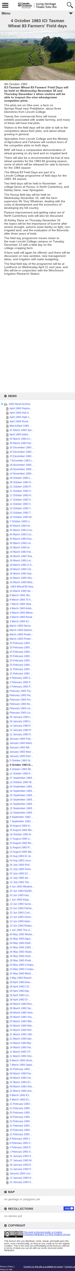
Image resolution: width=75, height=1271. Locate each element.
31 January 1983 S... (21, 1156)
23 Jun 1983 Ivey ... (20, 895)
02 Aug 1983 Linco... (21, 860)
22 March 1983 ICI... (21, 1082)
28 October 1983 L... (21, 478)
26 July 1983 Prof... (20, 864)
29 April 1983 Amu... (21, 982)
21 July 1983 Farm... (21, 869)
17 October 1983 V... (21, 499)
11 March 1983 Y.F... (21, 1051)
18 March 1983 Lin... (21, 560)
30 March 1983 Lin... (21, 543)
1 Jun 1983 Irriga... (20, 899)
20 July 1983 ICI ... (20, 873)
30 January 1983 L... (21, 717)
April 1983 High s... (20, 417)
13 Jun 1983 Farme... (22, 908)
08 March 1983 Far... (21, 1073)
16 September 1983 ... (22, 791)
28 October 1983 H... (21, 482)
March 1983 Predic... (21, 634)
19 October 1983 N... (21, 834)
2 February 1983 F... (21, 682)
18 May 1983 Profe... (21, 960)
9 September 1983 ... (21, 817)
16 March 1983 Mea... (22, 582)
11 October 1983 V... (21, 504)
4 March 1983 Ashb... (21, 608)
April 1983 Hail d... (20, 412)
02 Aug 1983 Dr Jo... (21, 856)
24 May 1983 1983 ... (21, 947)
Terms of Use (6, 1269)
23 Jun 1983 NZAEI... (22, 890)
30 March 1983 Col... (21, 534)
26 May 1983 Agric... (21, 938)
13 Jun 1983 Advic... (21, 921)
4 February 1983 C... (21, 677)
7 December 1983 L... (22, 460)
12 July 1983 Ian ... (20, 877)
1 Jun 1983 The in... (21, 930)
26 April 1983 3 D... (20, 986)
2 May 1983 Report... (21, 977)
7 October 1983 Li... (21, 521)
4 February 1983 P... (21, 1147)
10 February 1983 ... (21, 1130)
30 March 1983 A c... (21, 438)
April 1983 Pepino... (21, 408)
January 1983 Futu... (21, 738)
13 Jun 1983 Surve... (21, 904)
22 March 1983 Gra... (21, 1090)
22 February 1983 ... (21, 1121)
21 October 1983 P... (21, 486)
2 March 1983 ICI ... (20, 621)
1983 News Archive (19, 404)
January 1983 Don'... (21, 756)
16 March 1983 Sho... (22, 578)
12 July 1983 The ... (21, 882)
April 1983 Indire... (20, 434)
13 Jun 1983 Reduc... (22, 925)
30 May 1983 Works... (22, 934)
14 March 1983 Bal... (21, 1043)
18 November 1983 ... (22, 464)
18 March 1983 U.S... (21, 564)
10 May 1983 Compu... (22, 969)
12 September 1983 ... (22, 812)
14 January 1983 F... (21, 725)
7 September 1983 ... (21, 821)
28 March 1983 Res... (22, 1004)
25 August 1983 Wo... (22, 830)
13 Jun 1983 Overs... (21, 917)
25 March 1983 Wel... (22, 1021)
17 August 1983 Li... (21, 838)
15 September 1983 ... (22, 799)
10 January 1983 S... (21, 1182)
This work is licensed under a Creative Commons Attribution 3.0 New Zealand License (46, 1233)
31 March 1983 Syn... (22, 430)
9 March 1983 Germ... (22, 1060)
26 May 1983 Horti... (21, 956)
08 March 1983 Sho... (22, 1086)
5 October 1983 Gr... (21, 760)
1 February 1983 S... (21, 1151)
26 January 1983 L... (21, 721)
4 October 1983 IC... (21, 764)
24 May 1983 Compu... (22, 964)
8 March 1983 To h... (21, 599)
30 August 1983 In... (21, 825)
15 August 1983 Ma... (21, 851)
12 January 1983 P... (21, 730)
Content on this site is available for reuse (43, 1266)
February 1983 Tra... (21, 691)
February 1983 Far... (21, 695)
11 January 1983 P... (21, 734)
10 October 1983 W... (21, 517)
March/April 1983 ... (20, 425)
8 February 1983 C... (21, 1143)
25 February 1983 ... (21, 643)
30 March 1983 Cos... (22, 530)
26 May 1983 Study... (21, 951)
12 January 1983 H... (21, 1177)
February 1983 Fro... (21, 699)
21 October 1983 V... (21, 491)
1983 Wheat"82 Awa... (22, 586)
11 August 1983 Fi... (21, 847)
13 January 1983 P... (21, 1169)
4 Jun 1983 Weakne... (22, 886)
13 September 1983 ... (22, 808)
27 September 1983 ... (22, 777)
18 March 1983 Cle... (21, 569)
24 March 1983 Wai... (22, 1025)
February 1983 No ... (21, 704)
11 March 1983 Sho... (22, 1056)
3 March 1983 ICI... (20, 1095)
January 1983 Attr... (20, 747)
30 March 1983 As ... (21, 525)
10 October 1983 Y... (21, 508)
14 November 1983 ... (22, 473)
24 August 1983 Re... (21, 843)
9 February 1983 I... (20, 1138)
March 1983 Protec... (21, 638)
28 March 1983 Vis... (21, 1077)
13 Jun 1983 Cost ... (21, 912)
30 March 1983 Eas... (22, 538)
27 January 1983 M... (21, 1160)
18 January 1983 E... (21, 1164)
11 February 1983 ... (21, 669)
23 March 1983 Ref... (21, 1030)
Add (67, 1208)
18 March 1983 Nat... (21, 573)
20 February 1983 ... (21, 1112)
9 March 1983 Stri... (20, 595)
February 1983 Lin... (21, 708)
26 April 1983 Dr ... (20, 999)
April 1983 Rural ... (20, 421)
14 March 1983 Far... (21, 1047)
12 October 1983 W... (21, 782)
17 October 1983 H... (21, 495)
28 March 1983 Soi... (21, 1008)
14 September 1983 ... (22, 804)
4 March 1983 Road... (22, 617)
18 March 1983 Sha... (22, 556)
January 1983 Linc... (21, 1173)
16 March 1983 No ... (21, 591)
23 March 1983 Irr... (20, 547)
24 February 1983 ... (21, 1069)
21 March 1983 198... (22, 1034)
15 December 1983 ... (22, 456)
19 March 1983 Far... (21, 551)
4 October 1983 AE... (21, 769)
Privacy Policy (6, 1266)
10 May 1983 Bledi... (21, 973)
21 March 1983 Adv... (21, 1038)
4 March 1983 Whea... (22, 612)
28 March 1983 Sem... (22, 1012)
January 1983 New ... (22, 751)
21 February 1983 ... (21, 1103)
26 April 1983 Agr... (20, 990)
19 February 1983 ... (21, 1117)
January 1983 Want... (22, 743)
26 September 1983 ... (22, 786)
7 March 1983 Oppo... (22, 1064)
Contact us (70, 1266)
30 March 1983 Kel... (21, 443)
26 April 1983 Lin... (20, 995)
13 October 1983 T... (21, 512)
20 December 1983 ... (22, 447)
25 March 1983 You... (22, 1017)
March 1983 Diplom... (22, 630)
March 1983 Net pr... (21, 625)
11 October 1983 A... (21, 773)
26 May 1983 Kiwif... (21, 943)
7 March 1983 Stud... (21, 604)
